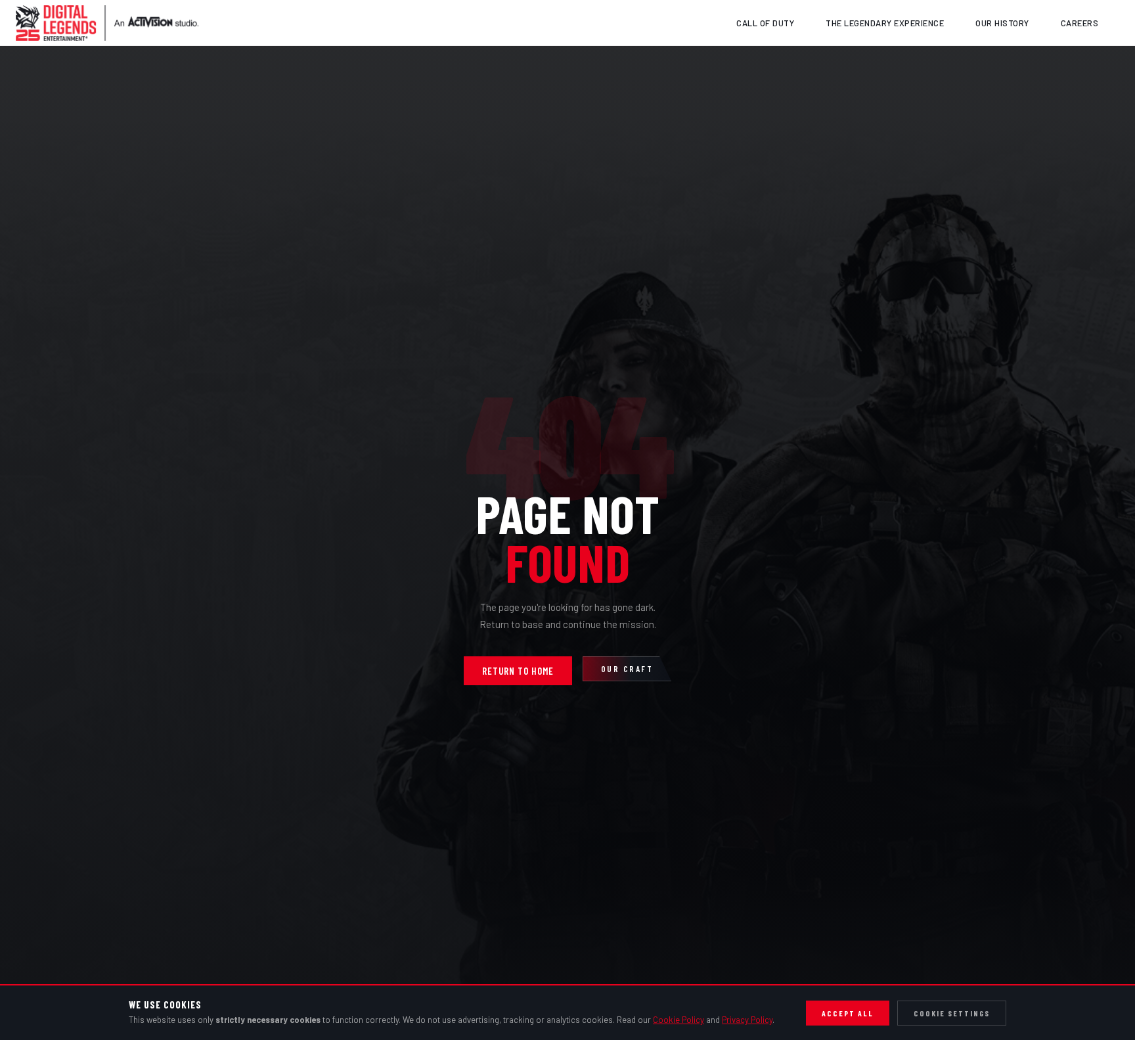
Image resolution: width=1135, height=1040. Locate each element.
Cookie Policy (678, 1019)
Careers (1080, 23)
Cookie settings (952, 1013)
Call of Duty (765, 23)
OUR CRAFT (627, 669)
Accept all (848, 1013)
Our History (1002, 23)
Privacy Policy (747, 1019)
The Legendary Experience (885, 23)
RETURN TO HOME (518, 671)
